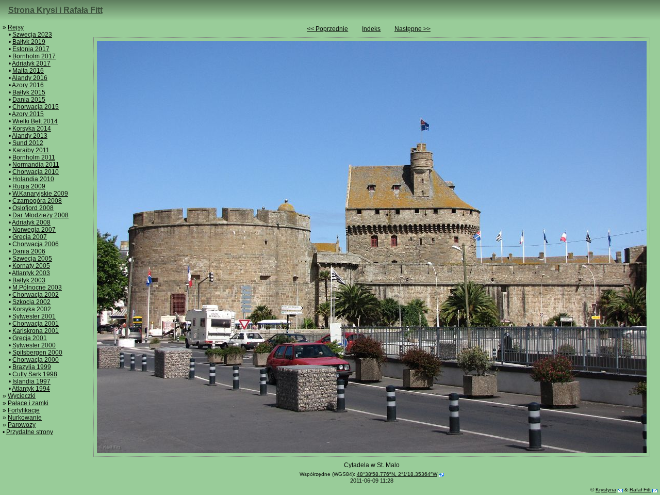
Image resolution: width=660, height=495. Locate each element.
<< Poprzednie (327, 29)
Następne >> (412, 29)
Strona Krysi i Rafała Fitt (55, 10)
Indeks (371, 29)
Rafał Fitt (640, 489)
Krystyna (606, 489)
